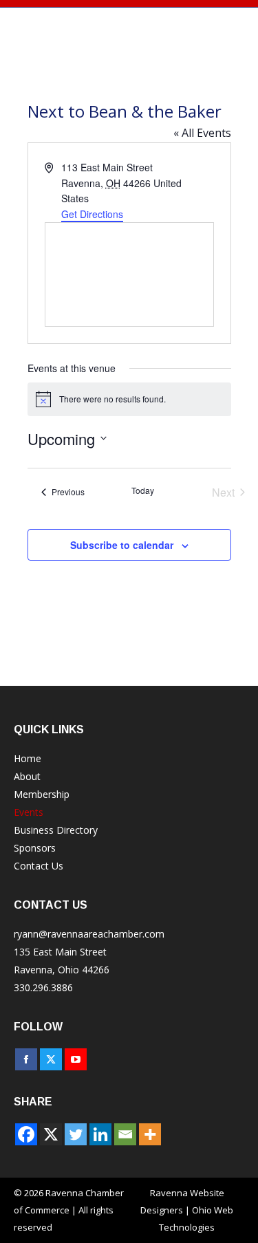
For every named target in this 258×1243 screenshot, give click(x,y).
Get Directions (92, 214)
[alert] (129, 398)
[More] (150, 1134)
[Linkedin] (100, 1134)
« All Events (202, 132)
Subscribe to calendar (121, 545)
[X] (51, 1134)
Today (142, 490)
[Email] (125, 1134)
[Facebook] (26, 1134)
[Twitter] (76, 1134)
